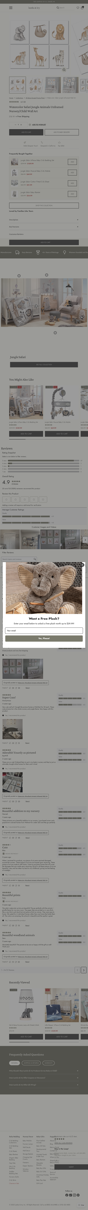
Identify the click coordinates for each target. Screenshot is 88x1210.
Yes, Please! (44, 638)
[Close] (82, 565)
